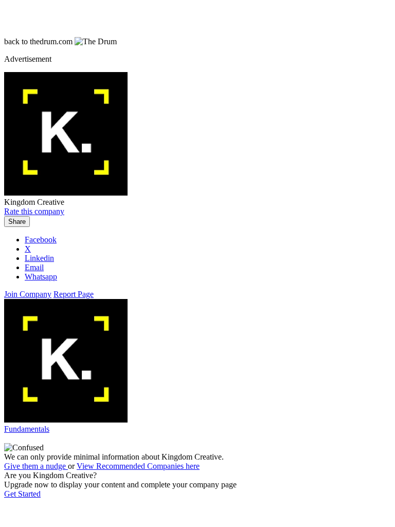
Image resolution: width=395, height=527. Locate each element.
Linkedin (39, 258)
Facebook (41, 239)
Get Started (22, 493)
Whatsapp (41, 276)
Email (34, 267)
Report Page (73, 294)
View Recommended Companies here (138, 466)
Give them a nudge (36, 466)
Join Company (27, 294)
